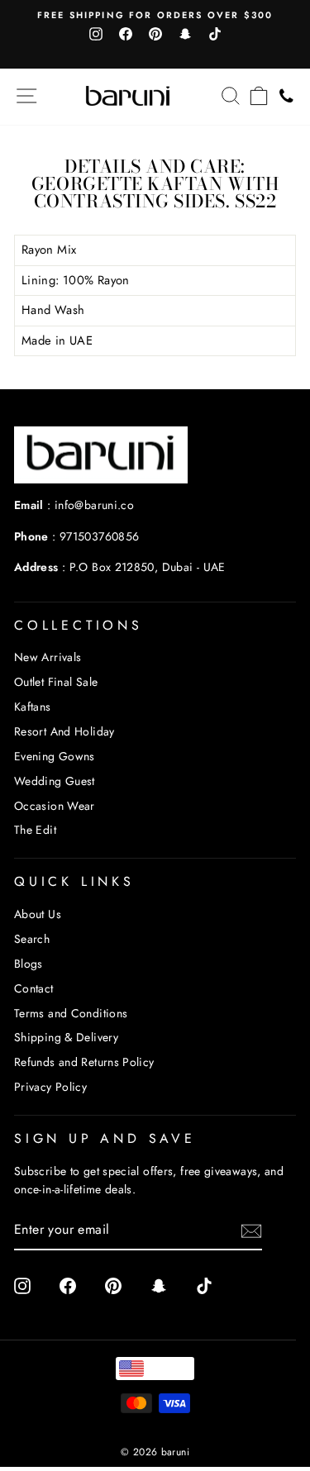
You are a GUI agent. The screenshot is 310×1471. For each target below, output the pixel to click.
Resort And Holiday (64, 731)
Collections (78, 625)
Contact (34, 988)
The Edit (35, 829)
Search (32, 939)
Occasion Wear (54, 805)
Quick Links (74, 881)
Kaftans (32, 706)
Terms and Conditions (70, 1013)
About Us (37, 914)
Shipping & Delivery (66, 1037)
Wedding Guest (54, 781)
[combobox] (154, 1368)
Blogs (28, 963)
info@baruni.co (94, 505)
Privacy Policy (50, 1086)
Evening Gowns (54, 756)
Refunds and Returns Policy (84, 1062)
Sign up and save (105, 1138)
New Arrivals (47, 657)
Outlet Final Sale (56, 682)
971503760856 (99, 536)
